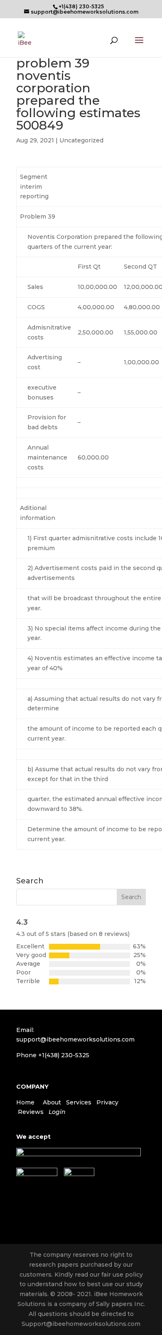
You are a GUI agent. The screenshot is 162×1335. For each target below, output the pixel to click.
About (52, 1102)
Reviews (31, 1112)
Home (25, 1102)
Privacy (107, 1102)
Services (78, 1102)
